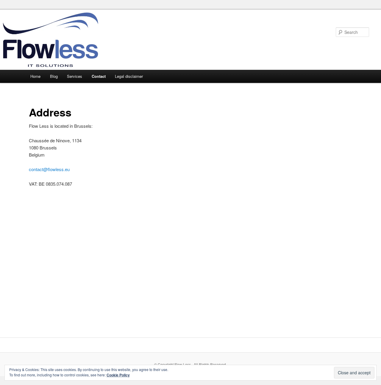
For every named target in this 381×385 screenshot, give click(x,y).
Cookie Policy (118, 375)
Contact (99, 76)
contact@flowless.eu (49, 169)
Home (35, 76)
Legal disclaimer (129, 76)
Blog (54, 76)
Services (74, 76)
